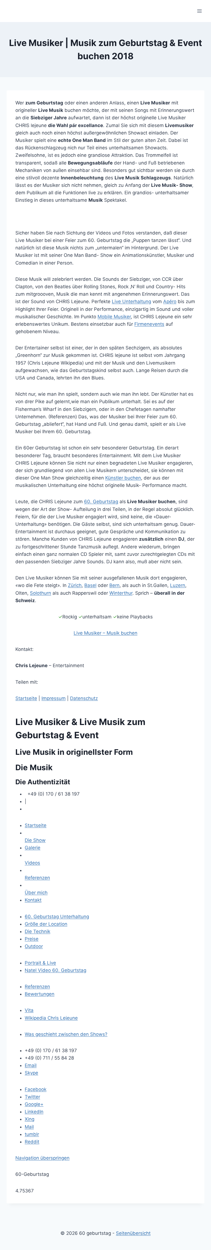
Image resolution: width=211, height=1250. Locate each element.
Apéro (169, 301)
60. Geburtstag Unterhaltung (57, 916)
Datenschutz (84, 698)
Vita (29, 1010)
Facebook (35, 1089)
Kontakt (33, 900)
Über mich (36, 892)
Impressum (53, 698)
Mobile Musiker (114, 316)
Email (31, 1065)
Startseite (26, 698)
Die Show (35, 840)
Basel (90, 585)
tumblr (32, 1134)
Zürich (75, 585)
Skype (31, 1073)
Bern (114, 585)
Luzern (177, 585)
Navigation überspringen (42, 1158)
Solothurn (40, 593)
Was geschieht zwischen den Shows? (66, 1034)
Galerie (32, 847)
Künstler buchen (123, 478)
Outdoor (34, 946)
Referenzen (37, 877)
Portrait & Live (40, 963)
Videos (32, 863)
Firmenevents (149, 324)
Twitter (32, 1097)
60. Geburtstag (101, 501)
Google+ (34, 1104)
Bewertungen (39, 994)
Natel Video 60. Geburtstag (55, 970)
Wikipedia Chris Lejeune (51, 1018)
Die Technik (37, 931)
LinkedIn (34, 1111)
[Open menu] (199, 11)
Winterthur (120, 593)
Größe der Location (46, 924)
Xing (29, 1119)
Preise (31, 939)
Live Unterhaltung (131, 301)
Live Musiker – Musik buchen (105, 633)
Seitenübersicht (133, 1233)
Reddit (32, 1141)
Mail (29, 1127)
